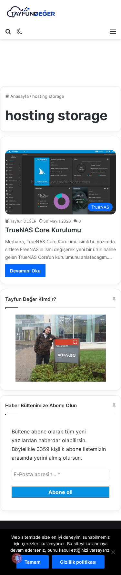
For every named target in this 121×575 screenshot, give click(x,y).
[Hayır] (113, 552)
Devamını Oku (25, 270)
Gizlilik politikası (78, 562)
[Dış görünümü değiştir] (19, 31)
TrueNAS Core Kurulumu (43, 230)
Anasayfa (19, 96)
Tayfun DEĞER (23, 221)
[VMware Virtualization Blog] (30, 12)
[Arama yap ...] (8, 31)
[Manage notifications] (17, 558)
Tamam (33, 562)
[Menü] (113, 31)
